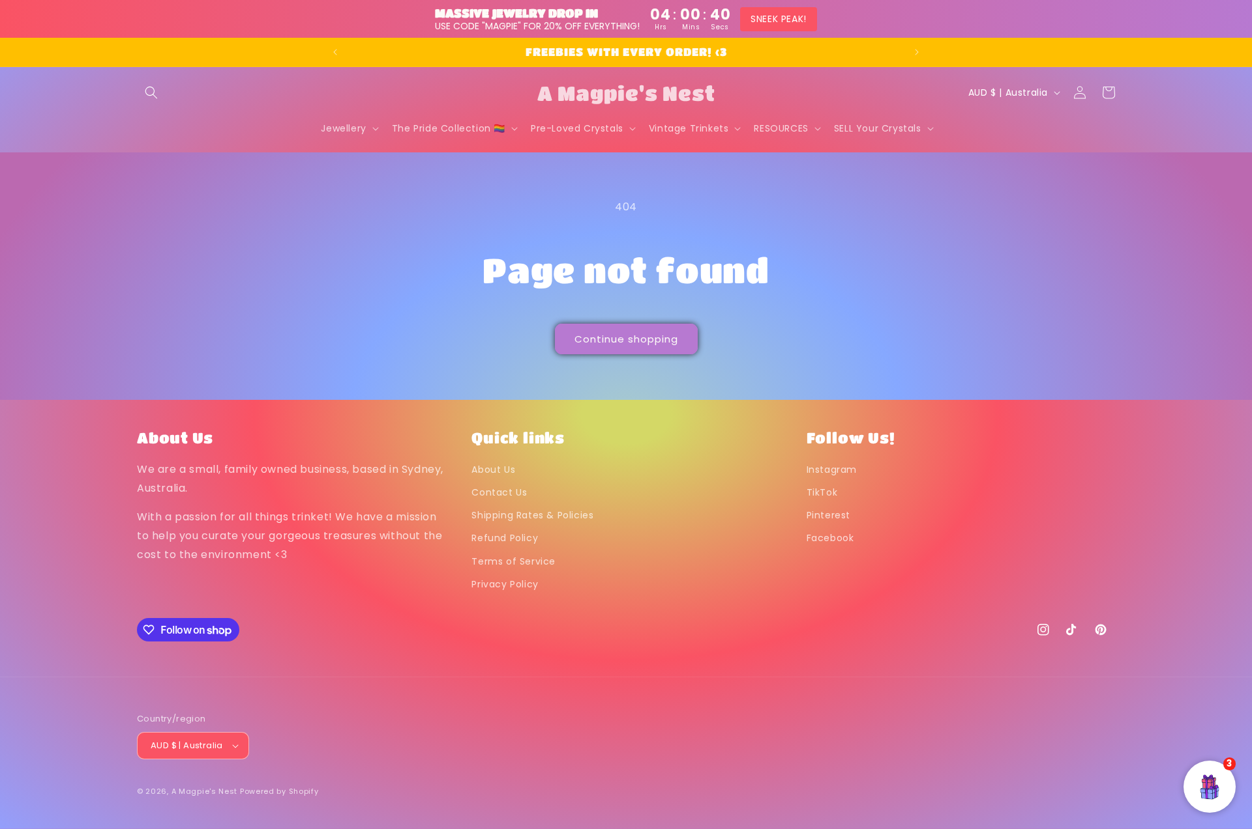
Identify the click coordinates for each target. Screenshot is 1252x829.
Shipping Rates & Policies (532, 515)
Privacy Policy (504, 584)
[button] (151, 92)
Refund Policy (504, 538)
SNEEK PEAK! (779, 18)
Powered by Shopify (279, 791)
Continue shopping (626, 339)
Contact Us (499, 492)
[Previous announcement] (335, 52)
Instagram (832, 469)
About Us (493, 469)
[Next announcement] (916, 52)
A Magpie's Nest (204, 791)
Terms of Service (513, 561)
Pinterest (828, 515)
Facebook (830, 538)
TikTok (822, 492)
